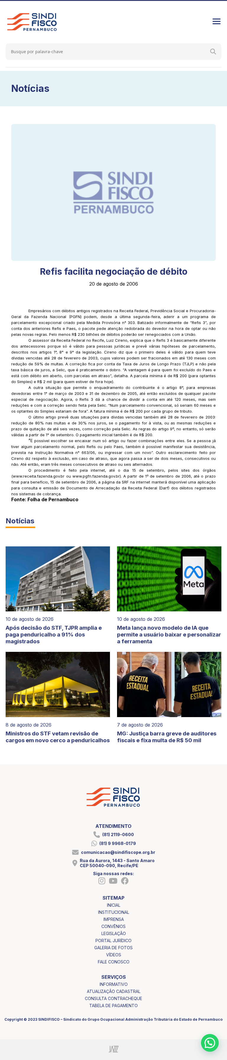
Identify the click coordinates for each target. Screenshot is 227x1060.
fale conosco (113, 961)
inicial (113, 905)
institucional (113, 912)
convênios (113, 926)
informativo (114, 984)
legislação (113, 933)
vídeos (113, 954)
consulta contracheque (113, 998)
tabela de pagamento (113, 1005)
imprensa (113, 919)
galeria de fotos (113, 947)
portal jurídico (113, 940)
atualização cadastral (113, 991)
